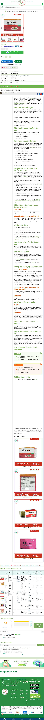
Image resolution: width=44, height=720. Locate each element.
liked (5, 681)
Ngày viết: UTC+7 (10, 90)
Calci (29, 589)
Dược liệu (27, 697)
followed (6, 685)
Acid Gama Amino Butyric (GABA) (30, 613)
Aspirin (28, 259)
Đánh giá (16, 86)
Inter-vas (32, 98)
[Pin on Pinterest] (41, 94)
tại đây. (36, 379)
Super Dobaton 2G (6, 586)
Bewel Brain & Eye (6, 612)
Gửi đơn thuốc (21, 691)
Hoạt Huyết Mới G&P (6, 606)
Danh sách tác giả (22, 698)
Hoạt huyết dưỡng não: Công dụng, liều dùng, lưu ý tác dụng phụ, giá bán (28, 238)
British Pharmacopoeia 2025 (36, 699)
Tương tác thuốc (21, 252)
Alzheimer (39, 184)
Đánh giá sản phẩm (38, 625)
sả (16, 121)
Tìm (42, 631)
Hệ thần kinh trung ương (21, 11)
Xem (18, 46)
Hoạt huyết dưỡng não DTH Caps (6, 600)
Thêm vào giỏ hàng (8, 61)
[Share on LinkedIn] (42, 94)
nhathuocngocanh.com (19, 103)
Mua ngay (19, 61)
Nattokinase (31, 605)
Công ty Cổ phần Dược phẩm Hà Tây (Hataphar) (20, 75)
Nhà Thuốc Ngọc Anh (27, 102)
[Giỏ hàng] (42, 4)
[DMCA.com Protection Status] (35, 696)
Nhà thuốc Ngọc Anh (26, 714)
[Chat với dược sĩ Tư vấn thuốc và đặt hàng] (7, 53)
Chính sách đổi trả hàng (14, 691)
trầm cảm (34, 262)
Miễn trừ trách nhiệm (13, 694)
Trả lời (4, 653)
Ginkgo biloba (36, 134)
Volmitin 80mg (6, 593)
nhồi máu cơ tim (21, 234)
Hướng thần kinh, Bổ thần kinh (33, 11)
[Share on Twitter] (39, 94)
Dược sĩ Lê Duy (6, 92)
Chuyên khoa (21, 695)
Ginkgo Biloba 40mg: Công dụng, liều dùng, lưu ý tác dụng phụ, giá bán (28, 201)
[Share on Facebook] (37, 94)
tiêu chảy (33, 147)
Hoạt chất (26, 702)
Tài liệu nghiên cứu (27, 693)
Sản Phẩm (14, 11)
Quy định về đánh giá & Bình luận (14, 697)
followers (6, 683)
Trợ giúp (21, 693)
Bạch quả (23, 134)
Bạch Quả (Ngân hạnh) (15, 71)
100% (31, 621)
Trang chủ (8, 11)
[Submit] (2, 7)
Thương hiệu (27, 700)
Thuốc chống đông (20, 259)
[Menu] (2, 4)
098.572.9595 (14, 1)
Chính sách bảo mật (14, 689)
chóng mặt (25, 176)
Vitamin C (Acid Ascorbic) (30, 608)
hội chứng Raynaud (33, 196)
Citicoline (30, 604)
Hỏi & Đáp (8, 86)
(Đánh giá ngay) (17, 64)
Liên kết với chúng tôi (6, 679)
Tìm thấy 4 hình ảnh (19, 436)
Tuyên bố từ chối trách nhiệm (35, 565)
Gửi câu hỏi (40, 645)
